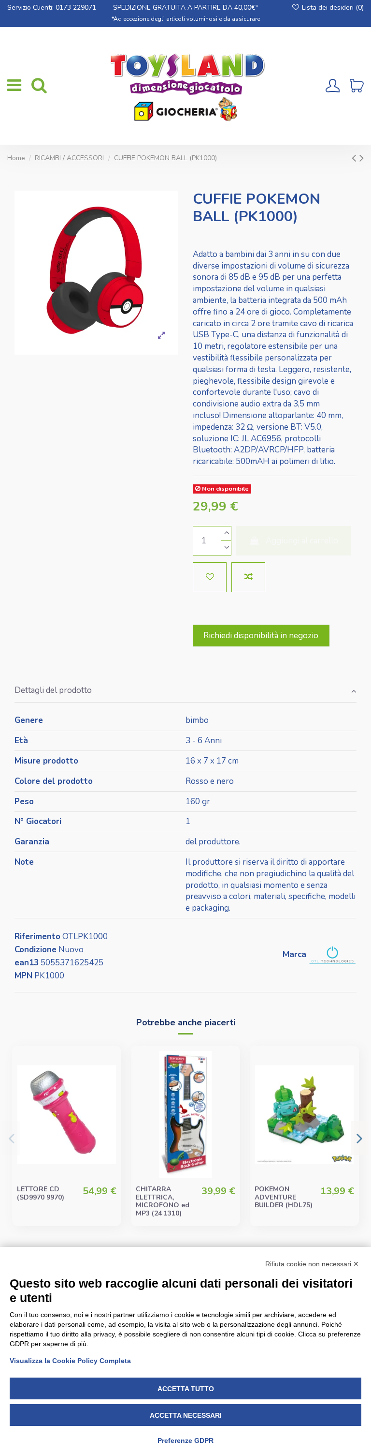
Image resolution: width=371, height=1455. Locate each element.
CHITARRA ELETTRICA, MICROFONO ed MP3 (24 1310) (162, 1201)
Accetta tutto (185, 1389)
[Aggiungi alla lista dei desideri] (210, 577)
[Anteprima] (108, 1104)
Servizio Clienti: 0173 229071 (51, 7)
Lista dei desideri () (332, 7)
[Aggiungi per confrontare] (248, 577)
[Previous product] (355, 158)
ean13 (26, 962)
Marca (294, 954)
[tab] (185, 691)
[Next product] (361, 158)
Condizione (35, 949)
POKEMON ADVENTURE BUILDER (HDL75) (284, 1197)
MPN (23, 975)
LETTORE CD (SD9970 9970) (40, 1193)
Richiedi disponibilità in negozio (260, 635)
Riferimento (37, 936)
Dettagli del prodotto (53, 690)
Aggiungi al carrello (302, 540)
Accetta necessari (186, 1415)
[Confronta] (108, 1086)
